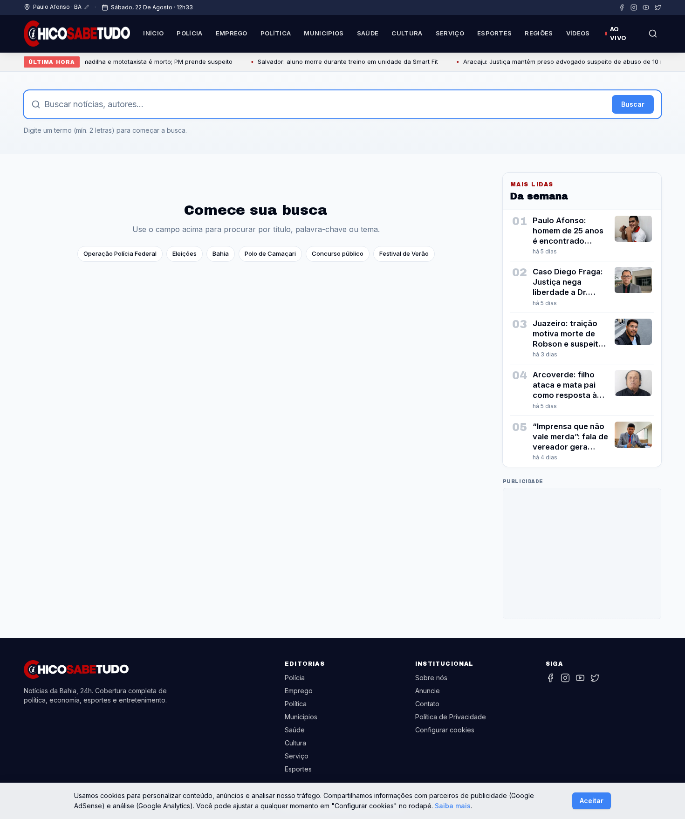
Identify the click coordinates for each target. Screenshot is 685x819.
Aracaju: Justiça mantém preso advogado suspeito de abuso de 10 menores (560, 61)
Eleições (184, 253)
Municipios (323, 33)
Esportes (494, 33)
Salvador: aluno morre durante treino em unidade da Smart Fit (333, 61)
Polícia (189, 33)
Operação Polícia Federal (120, 253)
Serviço (450, 33)
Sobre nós (431, 678)
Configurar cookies (444, 730)
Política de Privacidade (450, 717)
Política (275, 33)
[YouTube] (646, 7)
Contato (427, 704)
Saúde (368, 33)
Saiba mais (453, 806)
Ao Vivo (618, 33)
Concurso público (337, 253)
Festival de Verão (404, 253)
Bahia (220, 253)
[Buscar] (652, 33)
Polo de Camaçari (270, 253)
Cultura (406, 33)
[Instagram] (633, 7)
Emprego (231, 33)
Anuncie (427, 691)
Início (153, 33)
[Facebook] (621, 7)
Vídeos (578, 33)
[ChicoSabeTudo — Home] (77, 33)
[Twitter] (658, 7)
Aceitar (591, 801)
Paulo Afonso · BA (57, 6)
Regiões (539, 33)
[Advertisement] (582, 553)
